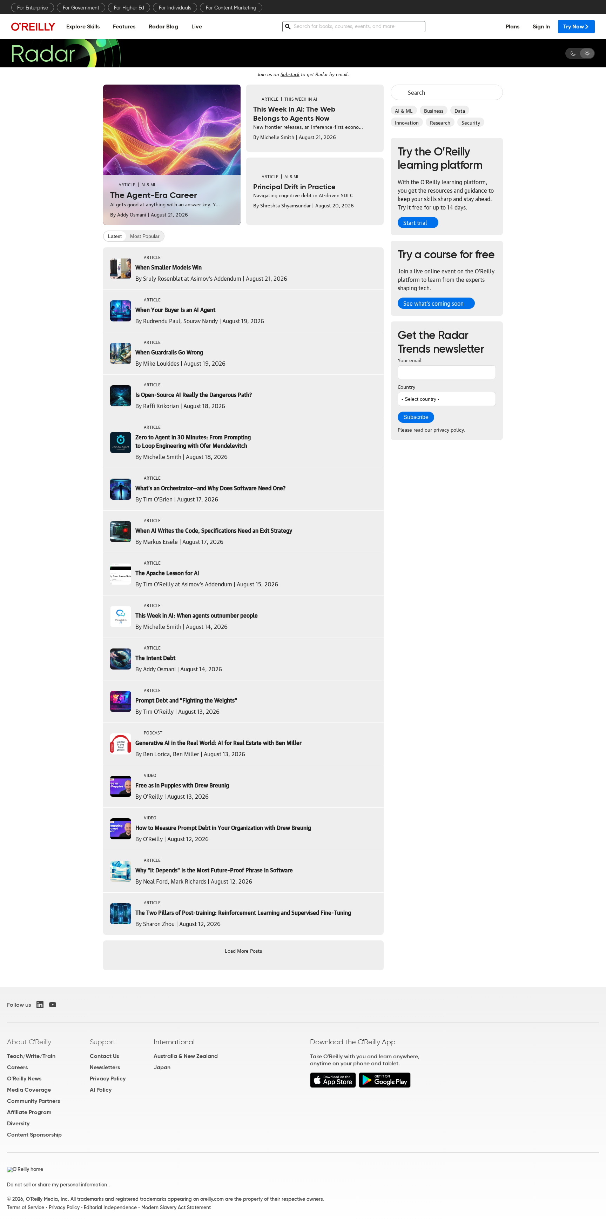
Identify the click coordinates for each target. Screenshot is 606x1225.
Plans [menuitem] (512, 26)
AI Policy (101, 1089)
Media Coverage (29, 1089)
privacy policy (448, 429)
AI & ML (404, 110)
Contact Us (104, 1056)
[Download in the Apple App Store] (333, 1086)
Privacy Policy (108, 1078)
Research (440, 122)
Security (471, 122)
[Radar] (66, 53)
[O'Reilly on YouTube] (52, 1004)
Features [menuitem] (124, 26)
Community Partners (33, 1101)
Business (433, 110)
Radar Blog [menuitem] (163, 26)
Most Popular (145, 236)
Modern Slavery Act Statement (176, 1207)
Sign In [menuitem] (541, 26)
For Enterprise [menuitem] (32, 8)
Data (459, 110)
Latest (115, 236)
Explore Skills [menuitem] (83, 26)
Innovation (407, 122)
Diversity (18, 1123)
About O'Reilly (29, 1042)
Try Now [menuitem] (573, 26)
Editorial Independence (110, 1207)
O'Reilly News (24, 1078)
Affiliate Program (29, 1112)
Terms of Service (25, 1207)
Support (103, 1042)
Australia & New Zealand (186, 1056)
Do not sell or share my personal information (57, 1184)
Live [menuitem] (196, 26)
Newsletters (105, 1067)
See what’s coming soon (433, 303)
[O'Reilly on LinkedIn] (39, 1004)
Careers (17, 1067)
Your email (410, 359)
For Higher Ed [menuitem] (129, 8)
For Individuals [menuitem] (175, 8)
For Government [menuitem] (81, 8)
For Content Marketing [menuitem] (231, 8)
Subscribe (416, 417)
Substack (290, 74)
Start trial (415, 222)
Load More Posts (243, 950)
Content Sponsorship (34, 1134)
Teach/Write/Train (31, 1056)
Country (406, 386)
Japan (162, 1067)
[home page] (33, 26)
